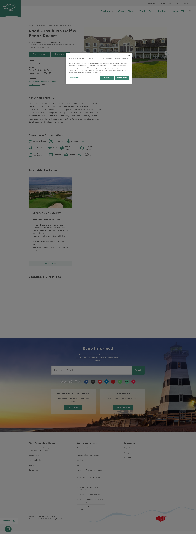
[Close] (129, 56)
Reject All (107, 77)
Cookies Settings (74, 77)
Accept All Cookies (121, 77)
